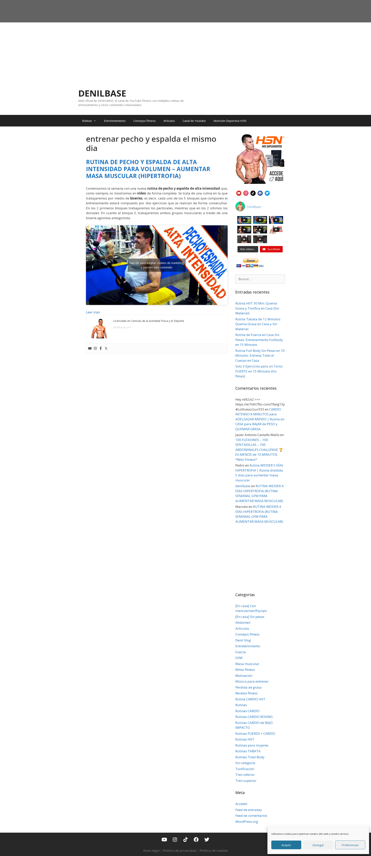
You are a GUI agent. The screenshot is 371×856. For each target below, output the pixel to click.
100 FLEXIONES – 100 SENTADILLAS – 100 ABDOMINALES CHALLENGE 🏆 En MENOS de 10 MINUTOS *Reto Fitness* (259, 450)
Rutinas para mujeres (251, 745)
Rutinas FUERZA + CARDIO (255, 733)
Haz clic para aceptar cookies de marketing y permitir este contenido (157, 265)
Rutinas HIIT (244, 739)
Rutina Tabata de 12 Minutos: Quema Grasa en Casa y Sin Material (258, 324)
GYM (239, 658)
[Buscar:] (260, 279)
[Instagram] (95, 348)
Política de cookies (214, 850)
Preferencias (350, 845)
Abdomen (242, 622)
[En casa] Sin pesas (249, 616)
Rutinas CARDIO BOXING (254, 716)
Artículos (169, 121)
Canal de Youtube (194, 121)
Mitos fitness (245, 669)
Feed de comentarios (251, 815)
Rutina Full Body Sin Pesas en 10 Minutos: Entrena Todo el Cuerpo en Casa (260, 355)
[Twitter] (106, 348)
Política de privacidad (179, 850)
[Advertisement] (185, 51)
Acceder (241, 804)
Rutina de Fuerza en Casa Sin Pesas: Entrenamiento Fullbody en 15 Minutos (259, 340)
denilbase (242, 486)
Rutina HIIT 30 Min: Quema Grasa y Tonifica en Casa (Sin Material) (257, 308)
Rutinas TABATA (247, 751)
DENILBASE (102, 93)
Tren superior (245, 780)
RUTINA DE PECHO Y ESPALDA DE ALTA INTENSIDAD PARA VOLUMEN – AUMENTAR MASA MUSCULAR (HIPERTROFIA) (148, 169)
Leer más (93, 312)
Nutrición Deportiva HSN (230, 121)
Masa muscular (247, 664)
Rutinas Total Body (250, 757)
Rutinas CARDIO (247, 711)
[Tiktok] (185, 839)
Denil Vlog (243, 640)
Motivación (243, 675)
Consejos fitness (144, 121)
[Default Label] (239, 193)
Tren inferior (245, 774)
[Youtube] (90, 348)
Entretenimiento (115, 121)
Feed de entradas (248, 810)
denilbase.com (122, 327)
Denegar (318, 845)
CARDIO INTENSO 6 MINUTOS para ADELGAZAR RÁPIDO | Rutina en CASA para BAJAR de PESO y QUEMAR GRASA (259, 419)
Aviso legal (151, 850)
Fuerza (240, 652)
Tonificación (244, 769)
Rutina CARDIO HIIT (250, 699)
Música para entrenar (252, 681)
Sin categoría (245, 763)
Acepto (286, 845)
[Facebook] (100, 348)
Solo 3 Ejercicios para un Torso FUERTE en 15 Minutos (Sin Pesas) (259, 371)
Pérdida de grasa (248, 687)
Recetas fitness (246, 693)
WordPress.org (246, 821)
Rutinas (87, 121)
